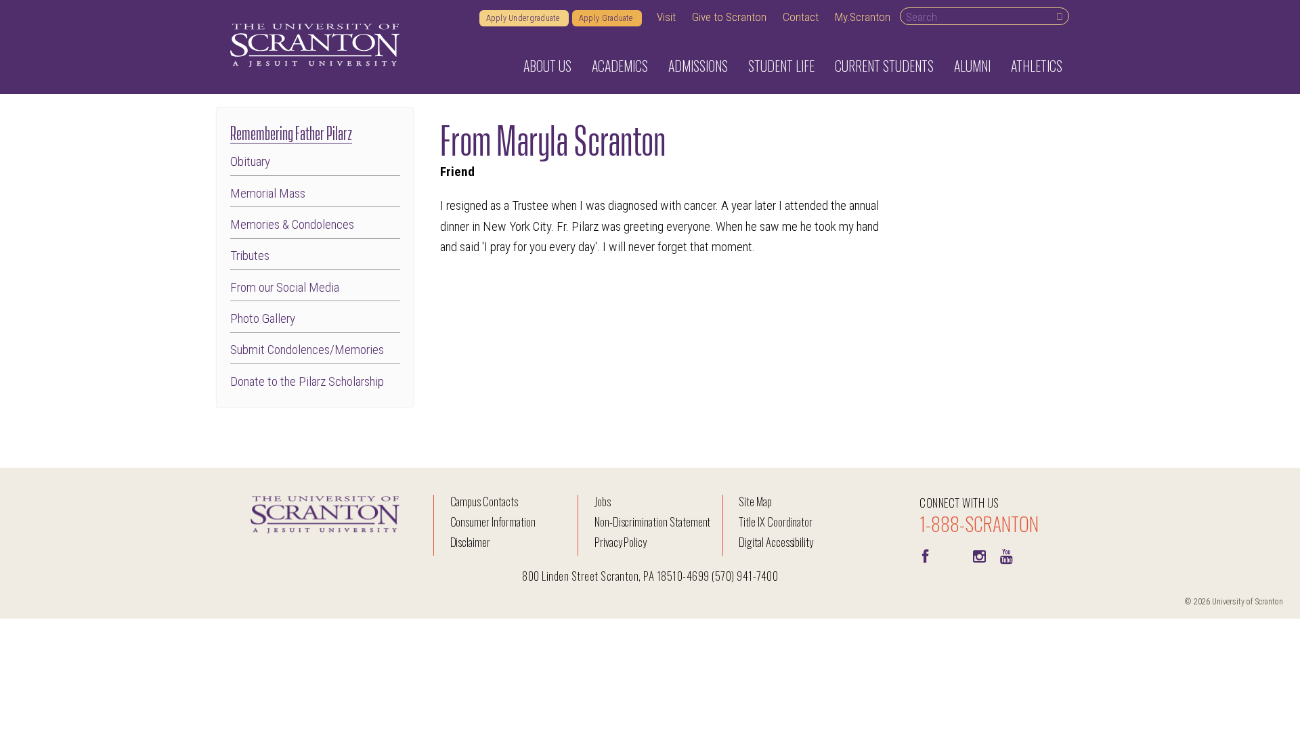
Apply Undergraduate (524, 18)
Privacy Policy (620, 541)
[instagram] (979, 555)
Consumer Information (493, 521)
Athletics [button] (1036, 66)
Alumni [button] (972, 66)
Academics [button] (620, 66)
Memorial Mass (267, 193)
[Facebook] (924, 555)
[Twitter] (952, 555)
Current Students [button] (884, 66)
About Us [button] (547, 66)
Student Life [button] (781, 66)
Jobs (602, 501)
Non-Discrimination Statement (652, 521)
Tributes (249, 255)
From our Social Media (284, 287)
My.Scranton (862, 17)
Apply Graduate (607, 18)
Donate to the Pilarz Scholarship (307, 381)
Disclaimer (470, 541)
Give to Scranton (729, 17)
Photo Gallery (262, 318)
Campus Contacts (484, 501)
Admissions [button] (698, 66)
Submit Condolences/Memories (307, 349)
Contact (801, 17)
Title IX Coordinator (775, 521)
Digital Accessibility (776, 541)
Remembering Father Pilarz (291, 131)
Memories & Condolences (292, 224)
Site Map (755, 501)
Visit (666, 17)
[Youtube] (1006, 555)
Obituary (250, 161)
